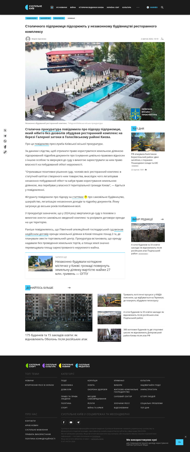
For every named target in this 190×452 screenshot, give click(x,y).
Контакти (30, 421)
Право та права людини (69, 397)
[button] (5, 130)
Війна (73, 7)
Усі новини (61, 7)
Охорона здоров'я (97, 389)
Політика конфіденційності (40, 438)
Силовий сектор (123, 396)
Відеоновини (121, 407)
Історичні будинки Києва (91, 7)
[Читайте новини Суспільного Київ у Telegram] (78, 422)
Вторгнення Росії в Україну (39, 385)
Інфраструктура (148, 389)
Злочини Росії (122, 403)
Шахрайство (45, 18)
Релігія (91, 403)
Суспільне (96, 436)
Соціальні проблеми (151, 403)
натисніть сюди (97, 439)
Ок (179, 442)
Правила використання (38, 434)
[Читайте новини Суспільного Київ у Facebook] (63, 422)
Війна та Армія (95, 407)
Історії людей (147, 396)
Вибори (118, 385)
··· (137, 7)
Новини (29, 380)
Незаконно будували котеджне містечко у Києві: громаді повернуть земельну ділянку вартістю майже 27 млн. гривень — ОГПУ (82, 267)
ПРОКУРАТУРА (59, 18)
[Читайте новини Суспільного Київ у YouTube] (71, 422)
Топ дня (144, 407)
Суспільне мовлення (36, 429)
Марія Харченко (39, 39)
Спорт (64, 407)
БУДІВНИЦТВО (31, 18)
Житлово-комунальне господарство (126, 390)
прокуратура (51, 129)
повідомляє (42, 144)
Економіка (67, 385)
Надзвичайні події (150, 385)
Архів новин (31, 425)
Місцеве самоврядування (97, 397)
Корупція (92, 380)
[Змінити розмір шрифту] (162, 39)
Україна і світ (113, 7)
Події (64, 380)
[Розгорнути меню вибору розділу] (52, 7)
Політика (66, 403)
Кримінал (71, 18)
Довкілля (66, 389)
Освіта (91, 385)
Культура (126, 7)
